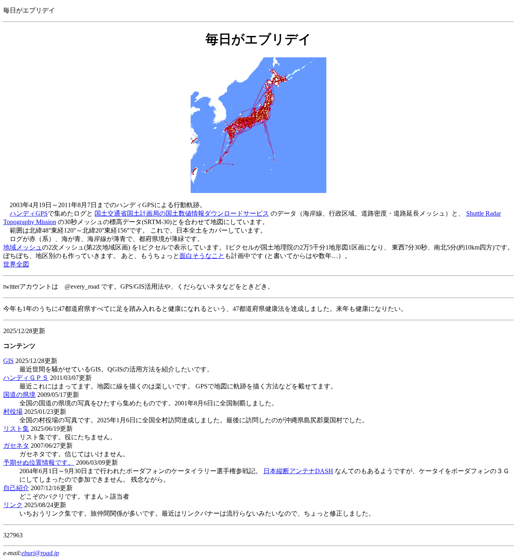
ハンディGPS (29, 213)
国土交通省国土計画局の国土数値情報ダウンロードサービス (182, 213)
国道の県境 (19, 394)
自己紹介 (16, 487)
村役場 (13, 411)
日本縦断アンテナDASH (298, 471)
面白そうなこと (202, 255)
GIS (8, 360)
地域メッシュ (22, 247)
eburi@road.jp (40, 553)
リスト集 (16, 428)
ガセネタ (16, 445)
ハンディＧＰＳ (25, 377)
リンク (13, 504)
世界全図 (16, 264)
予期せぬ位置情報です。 (38, 462)
